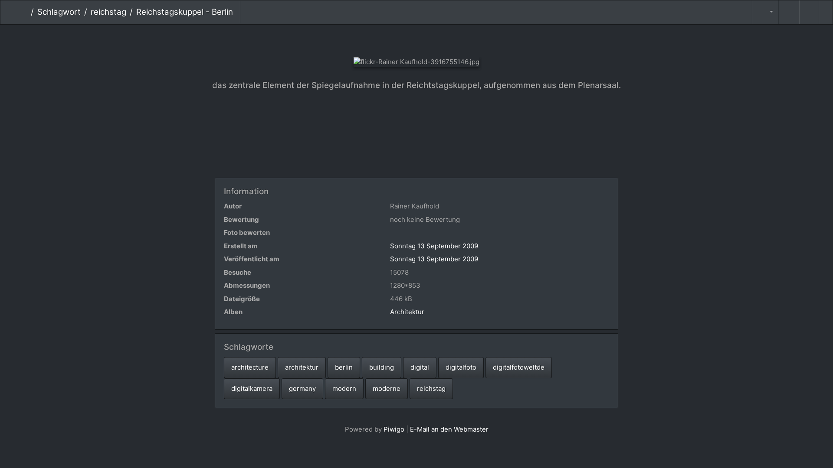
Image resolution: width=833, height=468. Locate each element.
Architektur (407, 312)
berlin (344, 367)
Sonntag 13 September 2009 (434, 246)
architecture (250, 367)
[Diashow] (789, 12)
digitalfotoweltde (518, 367)
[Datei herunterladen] (809, 12)
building (381, 367)
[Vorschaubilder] (416, 39)
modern (344, 388)
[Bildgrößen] (765, 12)
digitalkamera (251, 388)
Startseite (24, 12)
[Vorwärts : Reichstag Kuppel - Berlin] (445, 39)
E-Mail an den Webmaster (449, 429)
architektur (301, 367)
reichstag (108, 12)
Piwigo (394, 429)
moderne (386, 388)
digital (419, 367)
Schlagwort (59, 12)
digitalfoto (461, 367)
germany (302, 388)
